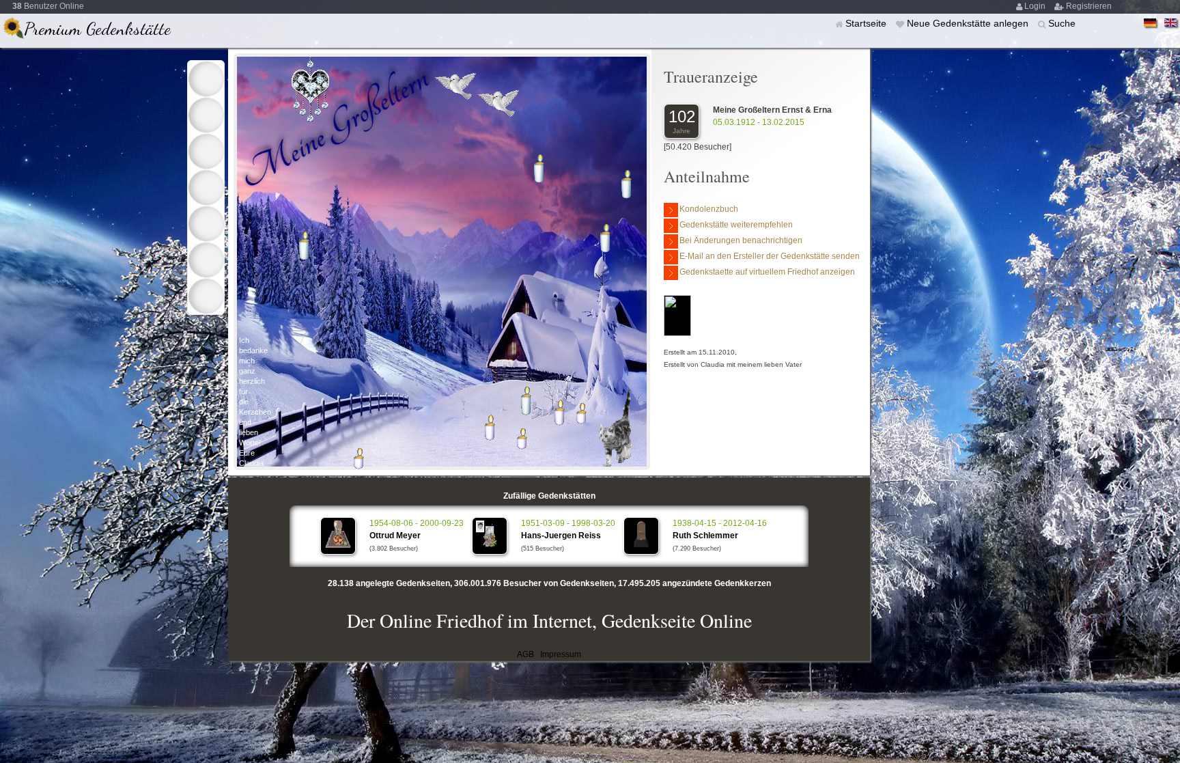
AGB (525, 654)
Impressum (560, 654)
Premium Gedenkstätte (97, 28)
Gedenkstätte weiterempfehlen (736, 225)
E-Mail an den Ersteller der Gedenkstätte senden (769, 256)
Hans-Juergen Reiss (561, 535)
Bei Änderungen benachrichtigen (740, 240)
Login (1036, 6)
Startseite (867, 23)
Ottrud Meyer (395, 535)
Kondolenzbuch (708, 209)
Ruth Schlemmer (705, 535)
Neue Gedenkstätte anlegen (969, 23)
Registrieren (1089, 6)
